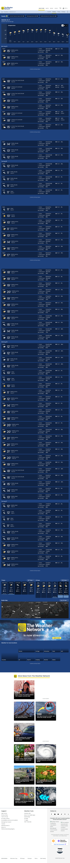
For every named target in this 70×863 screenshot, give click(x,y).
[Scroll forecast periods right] (68, 34)
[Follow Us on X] (68, 814)
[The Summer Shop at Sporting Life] (64, 657)
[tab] (63, 25)
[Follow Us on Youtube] (58, 814)
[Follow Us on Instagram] (55, 814)
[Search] (60, 8)
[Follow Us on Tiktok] (61, 814)
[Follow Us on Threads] (65, 814)
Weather (6, 12)
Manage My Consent (6, 822)
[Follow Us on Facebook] (51, 814)
